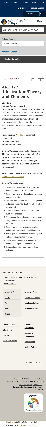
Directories (39, 389)
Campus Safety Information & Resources (27, 387)
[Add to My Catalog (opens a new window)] (33, 79)
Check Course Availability (13, 176)
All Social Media (34, 363)
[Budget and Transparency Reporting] (34, 395)
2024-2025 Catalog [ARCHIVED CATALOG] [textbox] (21, 30)
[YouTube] (42, 358)
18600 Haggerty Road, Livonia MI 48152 (20, 277)
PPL (42, 3)
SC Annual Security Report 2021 (30, 385)
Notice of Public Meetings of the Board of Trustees (25, 381)
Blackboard (7, 330)
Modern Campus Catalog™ (28, 425)
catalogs (12, 422)
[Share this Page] (36, 79)
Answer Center (10, 283)
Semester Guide (11, 3)
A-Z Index (22, 8)
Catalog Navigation (12, 59)
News (34, 3)
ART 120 (19, 135)
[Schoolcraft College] (15, 23)
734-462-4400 (10, 280)
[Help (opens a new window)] (42, 79)
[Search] (41, 43)
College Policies (31, 347)
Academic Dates (31, 308)
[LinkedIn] (37, 358)
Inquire (7, 298)
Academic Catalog (32, 303)
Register (8, 314)
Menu (39, 21)
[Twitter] (35, 358)
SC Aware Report (10, 341)
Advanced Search (9, 52)
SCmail (6, 335)
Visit (6, 303)
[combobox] (23, 29)
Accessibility (30, 342)
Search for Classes (32, 298)
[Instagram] (39, 358)
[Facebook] (32, 358)
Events (25, 3)
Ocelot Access (37, 8)
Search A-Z (9, 292)
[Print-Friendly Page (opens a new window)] (39, 79)
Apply (7, 308)
